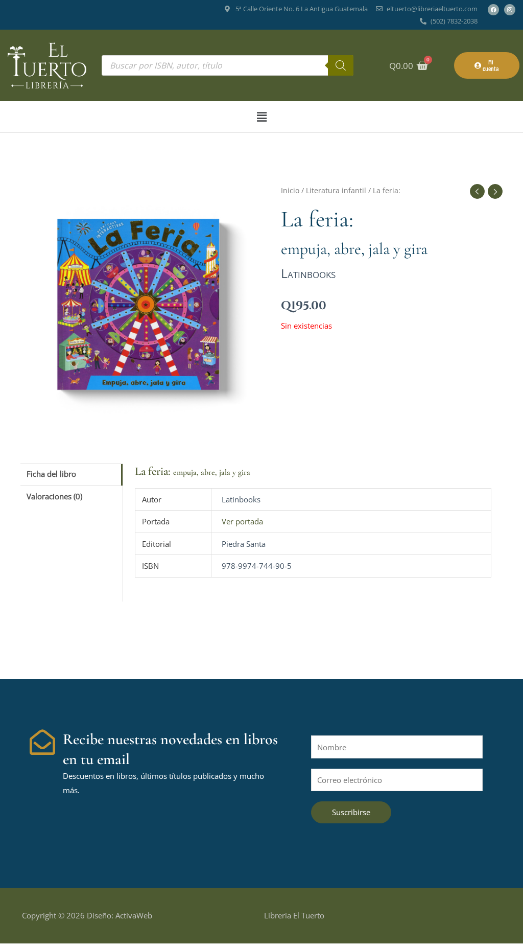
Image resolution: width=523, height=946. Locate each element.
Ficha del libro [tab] (51, 474)
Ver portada (242, 521)
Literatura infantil (336, 190)
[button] (261, 116)
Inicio (290, 190)
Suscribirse (351, 812)
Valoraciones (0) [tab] (54, 496)
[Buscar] (340, 65)
